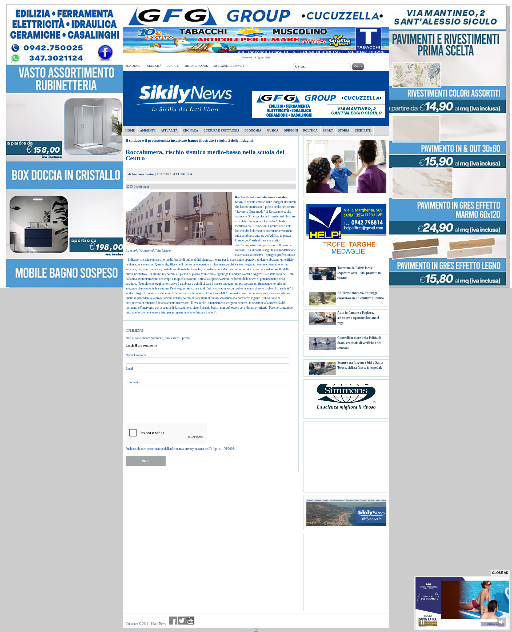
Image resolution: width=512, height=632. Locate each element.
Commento (132, 382)
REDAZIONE (132, 65)
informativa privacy (181, 449)
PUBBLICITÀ (153, 65)
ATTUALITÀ (182, 174)
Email (129, 369)
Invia (145, 461)
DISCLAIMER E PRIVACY (228, 65)
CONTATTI (173, 65)
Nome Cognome (136, 355)
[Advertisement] (346, 455)
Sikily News (158, 623)
